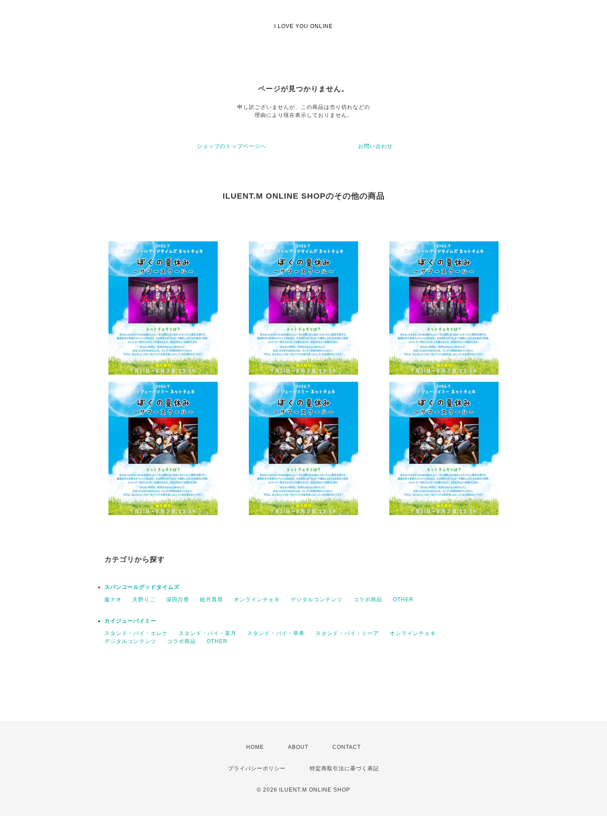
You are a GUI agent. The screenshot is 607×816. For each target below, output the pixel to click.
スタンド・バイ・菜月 (207, 633)
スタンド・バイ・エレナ (136, 633)
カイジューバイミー (130, 621)
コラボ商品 (367, 599)
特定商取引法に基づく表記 (344, 768)
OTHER (403, 599)
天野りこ (144, 599)
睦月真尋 (211, 599)
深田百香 (177, 599)
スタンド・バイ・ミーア (347, 633)
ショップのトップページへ (231, 146)
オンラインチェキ (257, 599)
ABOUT (298, 747)
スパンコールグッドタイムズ (142, 587)
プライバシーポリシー (257, 768)
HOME (255, 747)
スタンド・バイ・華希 (276, 633)
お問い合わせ (375, 146)
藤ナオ (113, 599)
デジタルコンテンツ (317, 599)
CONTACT (346, 747)
